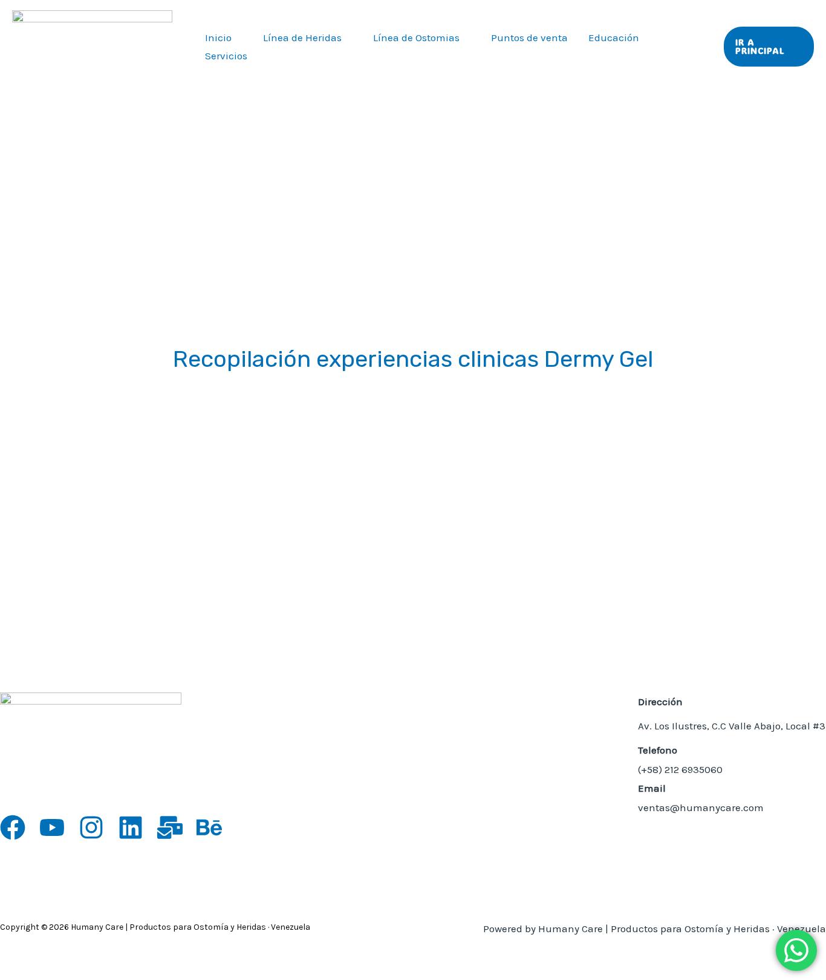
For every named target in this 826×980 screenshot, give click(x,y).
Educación (613, 37)
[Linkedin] (130, 827)
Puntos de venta (529, 37)
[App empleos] (170, 827)
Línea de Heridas (302, 37)
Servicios (226, 56)
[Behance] (209, 827)
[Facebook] (12, 827)
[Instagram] (91, 827)
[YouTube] (52, 827)
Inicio (218, 37)
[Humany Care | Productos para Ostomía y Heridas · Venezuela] (92, 45)
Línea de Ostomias (416, 37)
